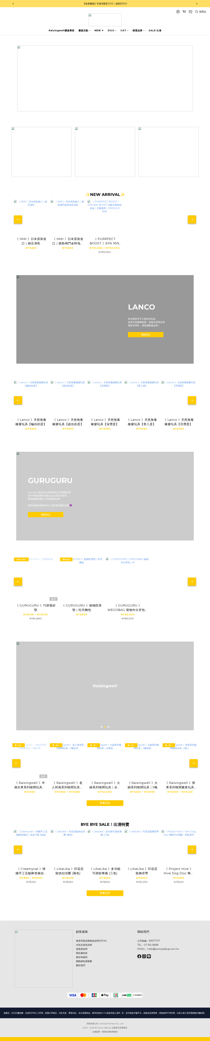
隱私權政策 (81, 953)
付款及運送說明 (84, 944)
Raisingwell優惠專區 (61, 30)
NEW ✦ (99, 30)
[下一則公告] (196, 3)
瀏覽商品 (145, 334)
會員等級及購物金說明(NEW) (91, 940)
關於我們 (80, 965)
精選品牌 (137, 30)
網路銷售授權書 (84, 961)
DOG (111, 30)
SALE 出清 (155, 30)
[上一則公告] (13, 3)
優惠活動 (83, 30)
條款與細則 (81, 957)
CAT (123, 30)
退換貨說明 (81, 948)
